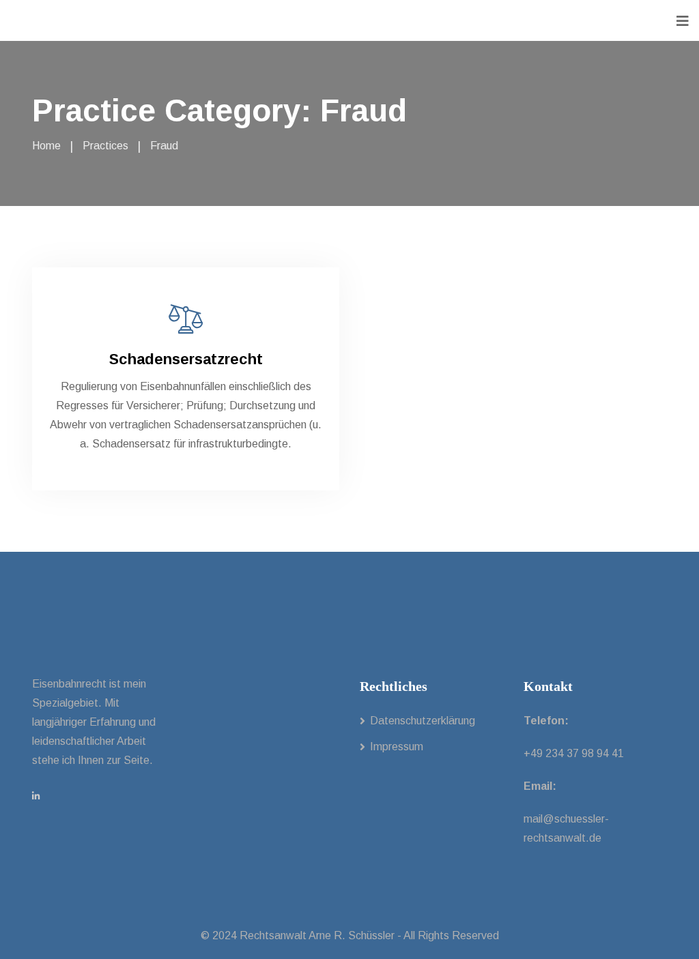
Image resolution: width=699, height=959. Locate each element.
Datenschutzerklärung (422, 720)
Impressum (396, 746)
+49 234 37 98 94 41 (574, 753)
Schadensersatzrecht (186, 359)
